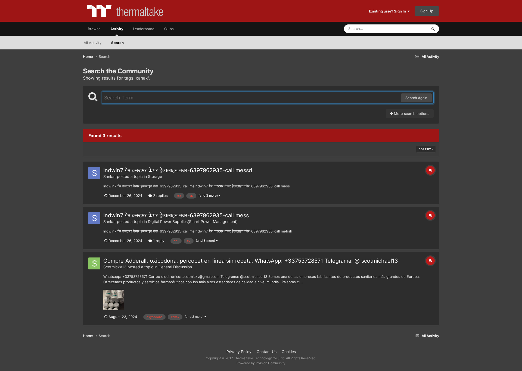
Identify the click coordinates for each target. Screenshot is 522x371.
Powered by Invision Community (261, 363)
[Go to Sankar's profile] (94, 173)
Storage (155, 176)
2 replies (160, 195)
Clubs (169, 29)
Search (117, 42)
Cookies (289, 351)
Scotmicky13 (114, 267)
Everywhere (411, 29)
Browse (94, 29)
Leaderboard (143, 29)
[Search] (433, 28)
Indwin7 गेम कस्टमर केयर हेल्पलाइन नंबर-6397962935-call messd (177, 170)
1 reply (158, 240)
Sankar (109, 176)
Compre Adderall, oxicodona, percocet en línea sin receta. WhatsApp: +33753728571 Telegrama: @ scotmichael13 (250, 260)
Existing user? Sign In (388, 11)
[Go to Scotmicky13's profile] (94, 263)
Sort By (425, 149)
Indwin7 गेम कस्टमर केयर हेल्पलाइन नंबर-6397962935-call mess (176, 215)
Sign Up (426, 11)
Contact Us (266, 351)
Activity (116, 29)
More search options (411, 113)
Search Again (416, 98)
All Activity (92, 42)
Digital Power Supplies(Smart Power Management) (193, 221)
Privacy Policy (238, 351)
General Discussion (175, 267)
